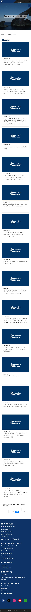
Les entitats (4, 536)
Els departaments (6, 531)
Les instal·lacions (6, 534)
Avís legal (4, 588)
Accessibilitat (5, 586)
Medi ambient (5, 556)
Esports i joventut (6, 553)
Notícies (3, 565)
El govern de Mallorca (8, 526)
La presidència (5, 529)
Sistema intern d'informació (10, 539)
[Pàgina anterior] (4, 512)
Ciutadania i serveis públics (9, 546)
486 (13, 511)
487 (17, 511)
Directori (4, 574)
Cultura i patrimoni (7, 548)
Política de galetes (7, 593)
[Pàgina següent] (3, 514)
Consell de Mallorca (1, 610)
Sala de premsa (6, 568)
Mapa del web (5, 591)
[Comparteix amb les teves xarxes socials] (29, 5)
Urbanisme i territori (7, 558)
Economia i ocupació (7, 551)
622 (25, 511)
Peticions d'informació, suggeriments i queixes (13, 578)
